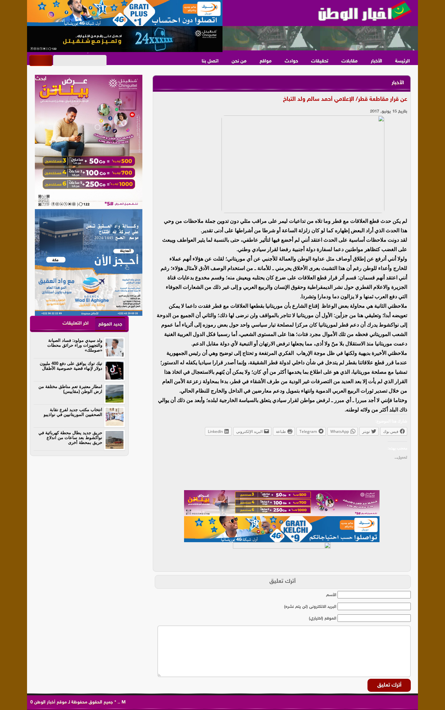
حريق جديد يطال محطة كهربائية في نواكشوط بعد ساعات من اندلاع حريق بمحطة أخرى (70, 437)
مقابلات (349, 61)
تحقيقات (319, 61)
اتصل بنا (210, 61)
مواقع (266, 61)
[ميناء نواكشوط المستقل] (320, 38)
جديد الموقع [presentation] (110, 324)
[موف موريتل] (125, 13)
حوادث (291, 61)
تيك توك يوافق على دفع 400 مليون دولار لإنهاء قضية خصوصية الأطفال (71, 366)
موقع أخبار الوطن (50, 702)
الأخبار (376, 61)
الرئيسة (402, 61)
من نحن (239, 61)
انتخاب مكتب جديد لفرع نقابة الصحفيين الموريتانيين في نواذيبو (73, 412)
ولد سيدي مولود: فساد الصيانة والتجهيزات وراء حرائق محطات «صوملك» (74, 345)
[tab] (110, 324)
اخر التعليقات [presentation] (76, 323)
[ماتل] (282, 555)
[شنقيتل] (125, 39)
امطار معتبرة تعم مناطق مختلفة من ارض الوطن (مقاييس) (70, 389)
